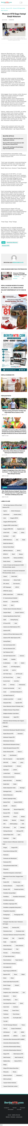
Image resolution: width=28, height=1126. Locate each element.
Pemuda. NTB (6, 889)
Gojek (4, 619)
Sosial (21, 1003)
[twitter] (5, 250)
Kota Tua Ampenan (7, 759)
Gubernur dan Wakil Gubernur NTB (11, 626)
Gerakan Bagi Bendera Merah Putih (11, 616)
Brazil (13, 554)
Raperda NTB (6, 974)
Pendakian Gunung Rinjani (9, 893)
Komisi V (20, 751)
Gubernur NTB (6, 630)
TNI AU (5, 1028)
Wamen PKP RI (17, 1061)
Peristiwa (5, 927)
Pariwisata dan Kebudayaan (10, 858)
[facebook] (2, 250)
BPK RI (18, 550)
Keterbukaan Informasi (8, 740)
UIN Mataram (6, 1032)
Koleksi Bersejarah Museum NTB (11, 748)
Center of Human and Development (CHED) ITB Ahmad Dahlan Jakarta (13, 566)
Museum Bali (6, 809)
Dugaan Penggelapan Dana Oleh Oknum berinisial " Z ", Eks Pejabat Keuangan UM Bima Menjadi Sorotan (14, 471)
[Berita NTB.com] (6, 3)
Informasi (12, 684)
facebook (6, 1107)
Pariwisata (5, 854)
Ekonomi (5, 601)
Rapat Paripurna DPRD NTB (9, 970)
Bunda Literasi (6, 561)
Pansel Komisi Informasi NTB (10, 851)
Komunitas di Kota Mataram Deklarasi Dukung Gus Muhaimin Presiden (14, 451)
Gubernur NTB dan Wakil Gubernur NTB (12, 634)
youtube (19, 1109)
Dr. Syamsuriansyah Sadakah (10, 598)
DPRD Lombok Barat (8, 594)
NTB (4, 426)
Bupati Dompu (18, 561)
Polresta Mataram (7, 949)
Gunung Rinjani (6, 641)
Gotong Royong (14, 619)
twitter (14, 1107)
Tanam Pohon (15, 1010)
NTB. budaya (6, 827)
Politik (4, 447)
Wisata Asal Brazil (7, 1075)
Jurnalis (19, 699)
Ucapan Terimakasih (16, 1028)
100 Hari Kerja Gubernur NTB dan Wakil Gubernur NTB (12, 506)
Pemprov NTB (20, 885)
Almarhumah (6, 514)
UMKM (22, 1032)
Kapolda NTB (19, 702)
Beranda (3, 8)
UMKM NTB (6, 1035)
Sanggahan (19, 1117)
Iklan (4, 684)
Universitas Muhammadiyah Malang (11, 1046)
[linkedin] (14, 250)
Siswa (14, 996)
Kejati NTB (16, 717)
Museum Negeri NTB (19, 809)
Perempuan (6, 918)
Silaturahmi (6, 996)
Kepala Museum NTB (8, 733)
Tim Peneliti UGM (17, 1017)
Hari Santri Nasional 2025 (9, 655)
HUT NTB (5, 670)
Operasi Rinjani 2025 (8, 834)
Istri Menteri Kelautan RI (16, 691)
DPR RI (17, 587)
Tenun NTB (6, 1017)
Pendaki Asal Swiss (19, 889)
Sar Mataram (6, 988)
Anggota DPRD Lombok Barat (10, 525)
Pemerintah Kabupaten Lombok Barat (12, 872)
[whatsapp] (8, 250)
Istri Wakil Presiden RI (8, 695)
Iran (19, 688)
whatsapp (22, 1107)
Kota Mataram (13, 755)
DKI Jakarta (6, 583)
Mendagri (22, 787)
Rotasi (12, 978)
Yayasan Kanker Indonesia (9, 1082)
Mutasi (15, 816)
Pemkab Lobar (16, 882)
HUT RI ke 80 (19, 673)
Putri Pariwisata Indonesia (9, 963)
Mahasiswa (17, 773)
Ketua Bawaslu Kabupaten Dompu (11, 744)
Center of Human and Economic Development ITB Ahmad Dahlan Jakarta (14, 571)
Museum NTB (9, 8)
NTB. (23, 823)
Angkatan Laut (20, 529)
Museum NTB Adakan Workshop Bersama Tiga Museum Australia (13, 139)
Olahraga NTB (19, 831)
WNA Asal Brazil (7, 1079)
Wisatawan (19, 1075)
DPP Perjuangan (7, 587)
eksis (12, 605)
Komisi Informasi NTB (8, 751)
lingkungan (6, 769)
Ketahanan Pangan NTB (9, 737)
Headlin (5, 659)
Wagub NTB (6, 1053)
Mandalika (18, 780)
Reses (15, 974)
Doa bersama (16, 583)
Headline (5, 406)
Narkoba (5, 820)
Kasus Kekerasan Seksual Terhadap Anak (13, 706)
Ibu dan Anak (6, 681)
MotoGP (5, 805)
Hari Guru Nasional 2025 (9, 648)
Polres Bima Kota (7, 945)
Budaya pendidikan (18, 557)
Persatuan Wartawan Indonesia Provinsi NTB (13, 934)
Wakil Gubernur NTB (18, 1053)
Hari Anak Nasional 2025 (9, 645)
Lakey (21, 762)
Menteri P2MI (6, 802)
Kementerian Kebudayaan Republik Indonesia (14, 730)
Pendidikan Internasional (19, 896)
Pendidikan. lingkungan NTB (10, 903)
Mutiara (23, 816)
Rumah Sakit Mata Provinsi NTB (10, 981)
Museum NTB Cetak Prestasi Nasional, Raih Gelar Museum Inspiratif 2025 (13, 143)
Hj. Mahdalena (6, 663)
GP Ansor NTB (6, 623)
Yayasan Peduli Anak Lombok (10, 1086)
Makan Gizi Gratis (7, 780)
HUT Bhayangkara (15, 666)
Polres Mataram (19, 945)
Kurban (14, 762)
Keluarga (5, 726)
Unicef (23, 1035)
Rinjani (23, 974)
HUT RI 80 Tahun (7, 673)
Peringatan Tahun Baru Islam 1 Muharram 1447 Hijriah (13, 923)
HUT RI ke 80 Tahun (8, 677)
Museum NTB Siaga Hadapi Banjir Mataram (20, 273)
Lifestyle (19, 766)
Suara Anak (6, 1006)
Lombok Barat (6, 773)
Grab (16, 623)
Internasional (22, 684)
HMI (16, 663)
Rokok (4, 978)
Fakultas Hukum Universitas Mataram (12, 608)
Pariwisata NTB (7, 862)
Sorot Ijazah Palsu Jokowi (9, 1003)
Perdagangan (6, 914)
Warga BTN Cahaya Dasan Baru (10, 1068)
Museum (14, 805)
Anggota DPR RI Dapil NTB (9, 521)
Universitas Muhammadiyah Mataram (12, 1050)
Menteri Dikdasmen (8, 795)
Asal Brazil (5, 536)
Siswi (16, 999)
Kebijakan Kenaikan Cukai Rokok (11, 713)
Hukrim (22, 663)
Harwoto (22, 655)
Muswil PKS (6, 816)
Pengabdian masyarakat (9, 911)
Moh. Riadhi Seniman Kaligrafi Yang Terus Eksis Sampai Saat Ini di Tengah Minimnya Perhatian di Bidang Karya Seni (14, 492)
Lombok (5, 487)
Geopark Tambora (19, 612)
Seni (24, 992)
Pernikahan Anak (20, 931)
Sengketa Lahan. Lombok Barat (10, 992)
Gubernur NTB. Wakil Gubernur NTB (11, 637)
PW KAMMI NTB (7, 967)
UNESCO (15, 1035)
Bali (17, 539)
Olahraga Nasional (7, 831)
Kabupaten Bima (7, 702)
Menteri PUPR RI (18, 802)
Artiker (22, 532)
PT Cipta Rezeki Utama (8, 956)
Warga (4, 1064)
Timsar (23, 1025)
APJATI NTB (6, 532)
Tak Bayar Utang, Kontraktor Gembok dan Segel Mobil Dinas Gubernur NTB (14, 411)
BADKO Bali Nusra (7, 539)
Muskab (16, 813)
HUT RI (14, 670)
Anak (4, 518)
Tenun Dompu (16, 1014)
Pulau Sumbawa (7, 960)
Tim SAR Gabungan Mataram (10, 1025)
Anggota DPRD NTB (8, 529)
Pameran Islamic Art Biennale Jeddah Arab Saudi (13, 843)
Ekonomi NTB (15, 601)
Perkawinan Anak (7, 931)
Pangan (5, 847)
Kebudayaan (6, 717)
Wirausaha (5, 1071)
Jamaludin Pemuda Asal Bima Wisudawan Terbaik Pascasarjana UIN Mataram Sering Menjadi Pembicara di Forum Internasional (14, 431)
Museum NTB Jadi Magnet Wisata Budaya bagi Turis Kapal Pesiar (13, 147)
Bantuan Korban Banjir (8, 547)
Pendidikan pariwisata (8, 900)
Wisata (14, 1071)
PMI (13, 938)
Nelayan (22, 820)
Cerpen (5, 576)
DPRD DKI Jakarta (7, 590)
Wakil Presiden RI (19, 1057)
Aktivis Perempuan (15, 510)
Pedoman (13, 1117)
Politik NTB (13, 942)
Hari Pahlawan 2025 (8, 652)
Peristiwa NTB (15, 927)
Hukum (5, 666)
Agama (5, 510)
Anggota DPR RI (14, 518)
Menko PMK (18, 791)
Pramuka (5, 952)
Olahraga (22, 827)
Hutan (18, 677)
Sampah (17, 985)
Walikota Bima (6, 1061)
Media (14, 784)
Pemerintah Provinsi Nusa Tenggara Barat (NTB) (13, 877)
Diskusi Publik (17, 580)
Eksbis (5, 605)
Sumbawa (15, 1006)
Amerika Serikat (17, 514)
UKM (15, 1032)
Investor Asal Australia (8, 688)
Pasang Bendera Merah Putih (10, 865)
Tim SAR (5, 1021)
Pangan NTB (14, 847)
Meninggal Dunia (7, 791)
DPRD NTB (19, 594)
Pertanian (5, 938)
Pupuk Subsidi (18, 960)
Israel (4, 691)
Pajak (14, 838)
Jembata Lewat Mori (8, 699)
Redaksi (8, 1117)
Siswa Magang (6, 999)
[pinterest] (11, 250)
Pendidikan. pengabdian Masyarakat (12, 907)
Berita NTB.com (16, 1115)
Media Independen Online (9, 787)
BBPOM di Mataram (8, 550)
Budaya (21, 554)
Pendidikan (6, 896)
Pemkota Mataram (7, 885)
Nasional (14, 820)
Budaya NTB (6, 557)
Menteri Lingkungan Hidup (9, 798)
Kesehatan (20, 733)
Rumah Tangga (6, 985)
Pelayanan (5, 869)
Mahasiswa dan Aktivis (8, 777)
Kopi (4, 755)
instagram (10, 1109)
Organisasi (5, 838)
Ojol (15, 827)
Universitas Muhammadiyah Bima (11, 1043)
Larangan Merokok (7, 766)
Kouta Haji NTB (20, 759)
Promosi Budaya (16, 952)
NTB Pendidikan (13, 823)
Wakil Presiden (6, 1057)
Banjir (23, 539)
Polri (17, 949)
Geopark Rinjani (7, 612)
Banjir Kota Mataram (12, 242)
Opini (19, 834)
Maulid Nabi (6, 784)
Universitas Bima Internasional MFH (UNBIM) (13, 1039)
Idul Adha (16, 681)
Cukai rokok (14, 576)
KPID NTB (5, 762)
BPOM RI (5, 554)
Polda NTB (21, 938)
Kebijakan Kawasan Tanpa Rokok (11, 709)
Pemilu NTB (6, 882)
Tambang (5, 1010)
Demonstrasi (6, 580)
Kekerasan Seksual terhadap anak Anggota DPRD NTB (13, 721)
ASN (14, 536)
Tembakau (5, 1014)
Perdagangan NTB (18, 914)
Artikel (15, 532)
